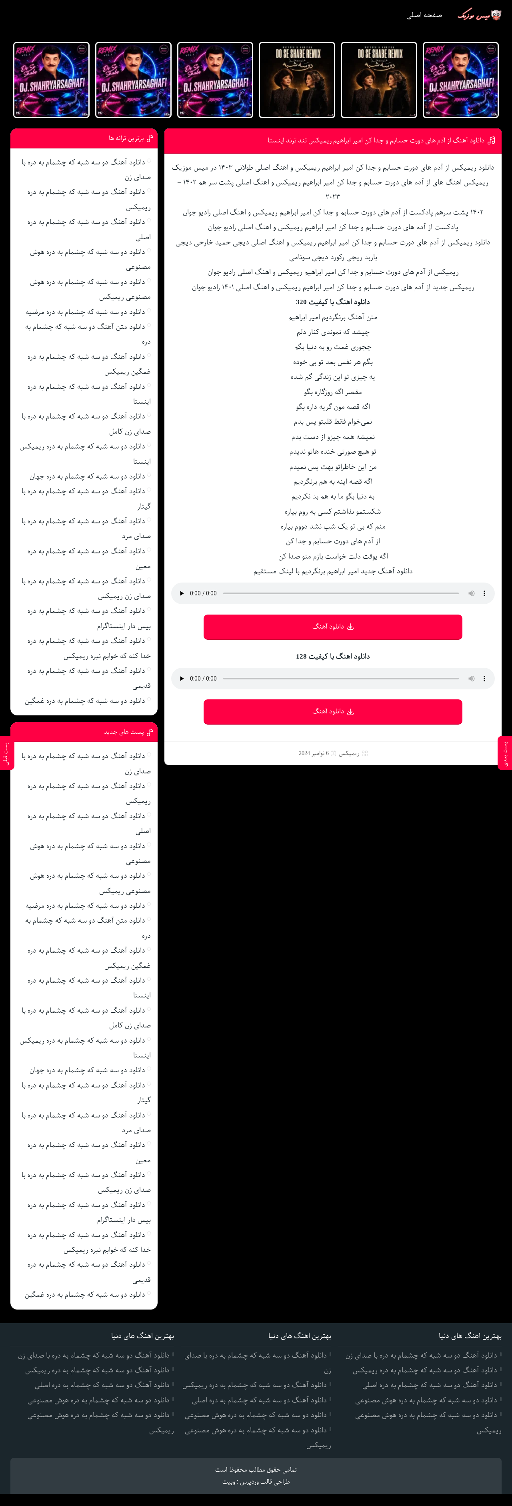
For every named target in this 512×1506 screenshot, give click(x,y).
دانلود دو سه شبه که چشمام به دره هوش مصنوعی (426, 1400)
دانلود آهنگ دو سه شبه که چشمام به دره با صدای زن (421, 1356)
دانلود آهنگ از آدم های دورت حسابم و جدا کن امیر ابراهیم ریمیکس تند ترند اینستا (376, 140)
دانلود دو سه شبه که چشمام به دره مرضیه (85, 312)
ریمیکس (349, 753)
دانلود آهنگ (328, 626)
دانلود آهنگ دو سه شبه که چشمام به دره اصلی (429, 1385)
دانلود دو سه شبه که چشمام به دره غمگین (85, 701)
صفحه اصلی (424, 15)
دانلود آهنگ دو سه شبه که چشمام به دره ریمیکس (425, 1370)
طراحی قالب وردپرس (265, 1482)
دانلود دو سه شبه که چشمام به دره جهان (87, 477)
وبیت (228, 1482)
